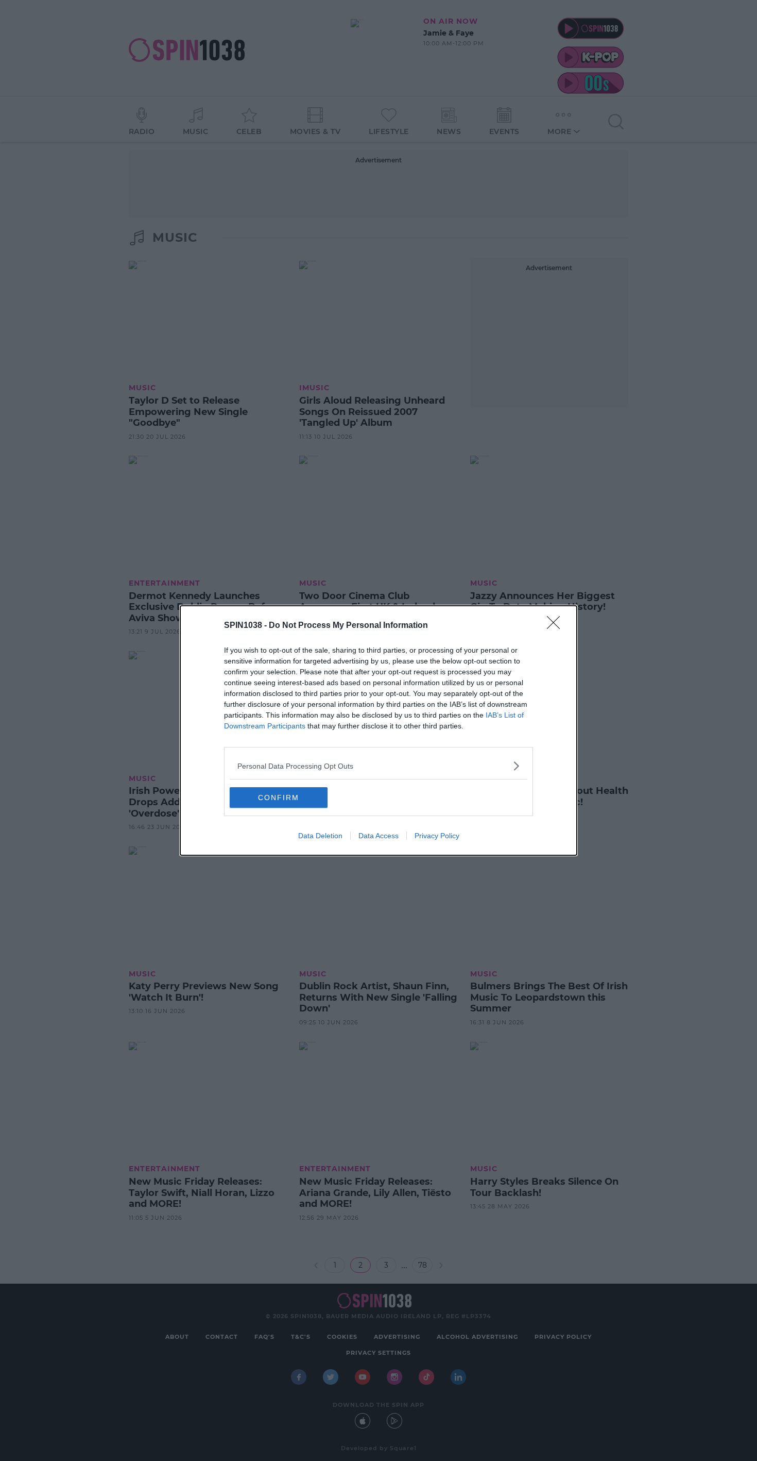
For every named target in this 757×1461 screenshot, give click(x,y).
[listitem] (378, 765)
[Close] (556, 626)
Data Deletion (320, 836)
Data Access (378, 836)
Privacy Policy (437, 836)
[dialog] (378, 730)
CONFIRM (278, 797)
